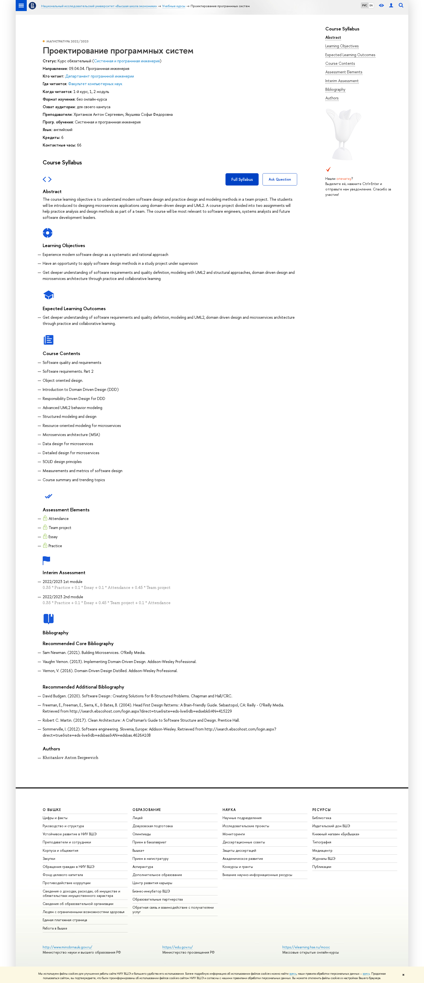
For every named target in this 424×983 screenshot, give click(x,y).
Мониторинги (234, 834)
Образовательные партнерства (157, 899)
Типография (321, 842)
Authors (332, 98)
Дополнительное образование (157, 874)
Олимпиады (141, 834)
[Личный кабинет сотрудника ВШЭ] (391, 5)
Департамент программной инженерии (99, 76)
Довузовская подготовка (152, 826)
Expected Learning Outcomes (350, 54)
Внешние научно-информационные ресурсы (257, 874)
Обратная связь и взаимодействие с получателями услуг (173, 909)
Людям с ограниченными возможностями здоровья (83, 911)
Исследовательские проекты (246, 826)
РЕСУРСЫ (321, 809)
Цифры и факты (55, 817)
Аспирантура (142, 866)
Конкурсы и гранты (238, 866)
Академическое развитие (243, 858)
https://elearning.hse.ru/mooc (306, 947)
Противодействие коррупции (67, 882)
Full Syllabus (242, 179)
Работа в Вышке (55, 928)
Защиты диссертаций (239, 850)
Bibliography (335, 89)
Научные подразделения (242, 817)
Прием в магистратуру (150, 858)
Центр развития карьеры (152, 882)
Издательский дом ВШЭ (331, 826)
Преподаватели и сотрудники (67, 842)
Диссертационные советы (244, 842)
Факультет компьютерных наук (95, 83)
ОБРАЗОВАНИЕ (146, 809)
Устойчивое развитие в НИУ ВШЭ (70, 834)
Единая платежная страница (65, 919)
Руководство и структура (63, 826)
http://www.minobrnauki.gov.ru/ (67, 947)
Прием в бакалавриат (149, 842)
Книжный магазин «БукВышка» (335, 834)
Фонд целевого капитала (63, 874)
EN (371, 5)
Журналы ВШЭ (323, 858)
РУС (364, 5)
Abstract (333, 37)
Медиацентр (322, 850)
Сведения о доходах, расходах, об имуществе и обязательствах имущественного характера (81, 893)
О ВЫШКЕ (52, 809)
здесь (292, 974)
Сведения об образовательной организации (78, 903)
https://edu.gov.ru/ (177, 947)
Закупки (49, 858)
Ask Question (280, 179)
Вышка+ (138, 850)
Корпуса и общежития (60, 850)
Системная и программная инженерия (127, 61)
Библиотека (321, 817)
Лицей (137, 817)
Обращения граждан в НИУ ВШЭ (68, 866)
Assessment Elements (343, 72)
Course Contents (340, 63)
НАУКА (229, 809)
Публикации (321, 866)
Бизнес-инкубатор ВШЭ (151, 891)
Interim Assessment (342, 80)
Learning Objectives (342, 46)
